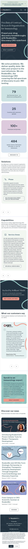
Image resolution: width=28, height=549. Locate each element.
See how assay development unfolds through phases (13, 198)
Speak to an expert (8, 50)
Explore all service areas (12, 266)
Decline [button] (16, 546)
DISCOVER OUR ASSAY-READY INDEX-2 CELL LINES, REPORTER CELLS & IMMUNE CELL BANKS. (12, 4)
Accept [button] (11, 546)
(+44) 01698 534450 (14, 531)
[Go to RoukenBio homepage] (6, 10)
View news (14, 509)
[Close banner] (25, 4)
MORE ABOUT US (14, 155)
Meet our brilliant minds (11, 298)
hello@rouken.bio (14, 529)
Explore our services (9, 45)
